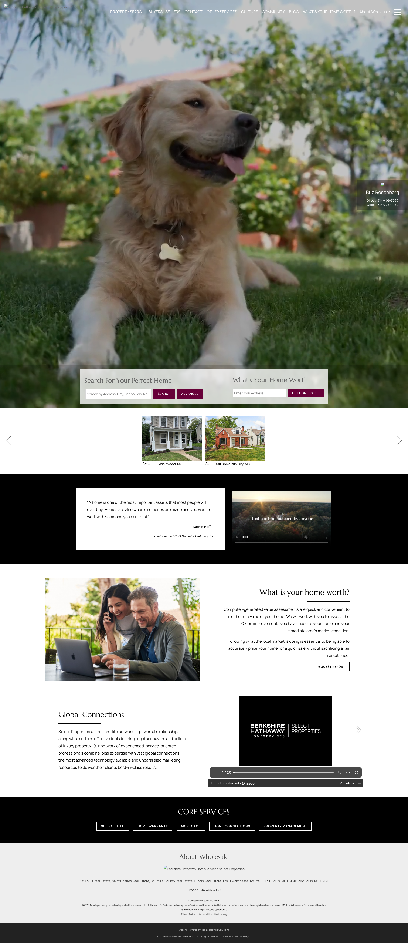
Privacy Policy (188, 914)
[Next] (399, 440)
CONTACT (194, 11)
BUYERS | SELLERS (164, 11)
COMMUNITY (273, 11)
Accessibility (205, 914)
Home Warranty (152, 826)
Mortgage (191, 826)
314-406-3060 (388, 200)
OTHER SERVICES (222, 11)
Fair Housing (220, 914)
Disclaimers (227, 936)
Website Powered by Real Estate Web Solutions (204, 929)
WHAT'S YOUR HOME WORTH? (329, 11)
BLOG (294, 11)
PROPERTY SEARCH (127, 11)
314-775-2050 (388, 205)
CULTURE (249, 11)
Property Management (285, 826)
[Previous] (8, 440)
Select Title (112, 826)
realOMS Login (243, 936)
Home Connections (232, 826)
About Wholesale (375, 11)
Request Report (331, 667)
